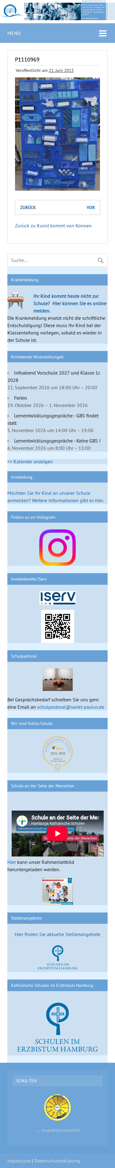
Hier (11, 862)
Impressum (19, 1161)
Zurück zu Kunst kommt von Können (53, 225)
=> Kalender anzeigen (30, 461)
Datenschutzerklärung (57, 1161)
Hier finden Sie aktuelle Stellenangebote (57, 934)
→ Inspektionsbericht (57, 1130)
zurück (28, 207)
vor (91, 207)
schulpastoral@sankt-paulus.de (70, 707)
